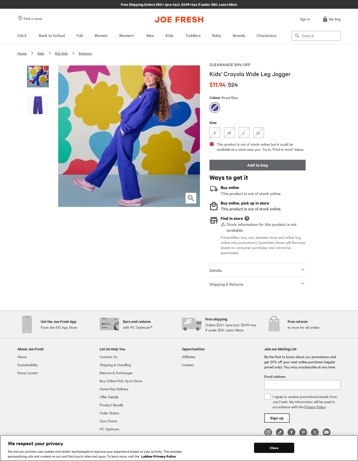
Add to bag (257, 165)
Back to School (52, 35)
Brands (239, 35)
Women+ (127, 35)
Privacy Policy (314, 406)
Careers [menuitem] (188, 364)
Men (150, 35)
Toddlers (193, 35)
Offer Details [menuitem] (109, 396)
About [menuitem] (22, 356)
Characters (266, 35)
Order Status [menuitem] (109, 412)
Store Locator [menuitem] (27, 372)
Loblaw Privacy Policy (158, 455)
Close (274, 447)
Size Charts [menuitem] (108, 420)
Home (22, 53)
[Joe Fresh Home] (179, 20)
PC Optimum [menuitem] (109, 428)
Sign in (305, 19)
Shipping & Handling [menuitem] (115, 364)
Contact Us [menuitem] (108, 356)
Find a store (33, 18)
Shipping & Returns (226, 284)
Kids (169, 35)
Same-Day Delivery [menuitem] (114, 388)
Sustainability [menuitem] (27, 364)
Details (215, 270)
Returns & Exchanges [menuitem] (116, 372)
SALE (22, 35)
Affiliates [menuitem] (188, 356)
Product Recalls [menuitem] (111, 404)
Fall (79, 35)
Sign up (277, 418)
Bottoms (85, 53)
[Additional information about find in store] (247, 218)
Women (101, 35)
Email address (275, 376)
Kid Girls (61, 53)
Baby (216, 35)
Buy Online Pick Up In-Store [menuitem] (121, 380)
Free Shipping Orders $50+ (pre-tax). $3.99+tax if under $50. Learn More (179, 4)
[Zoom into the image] (191, 198)
